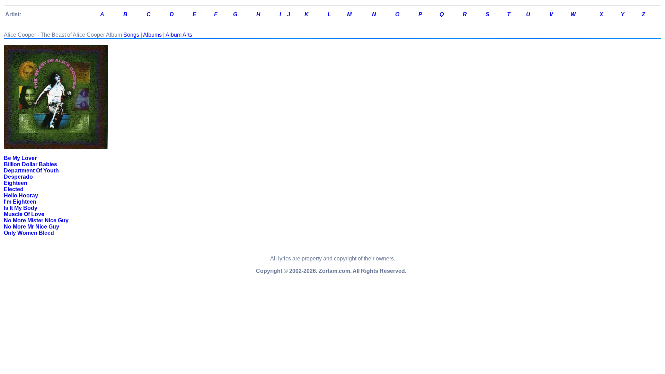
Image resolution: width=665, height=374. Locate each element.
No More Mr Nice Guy (31, 227)
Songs (131, 35)
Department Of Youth (31, 170)
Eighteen (15, 183)
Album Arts (179, 35)
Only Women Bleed (29, 233)
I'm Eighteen (20, 202)
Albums (152, 35)
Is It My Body (20, 208)
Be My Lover (20, 158)
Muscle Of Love (24, 214)
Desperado (18, 177)
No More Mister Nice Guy (36, 220)
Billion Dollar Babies (30, 164)
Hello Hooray (21, 195)
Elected (14, 189)
